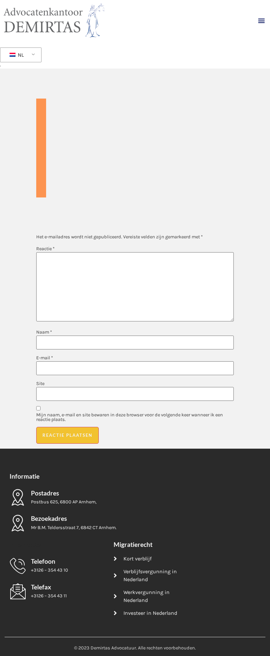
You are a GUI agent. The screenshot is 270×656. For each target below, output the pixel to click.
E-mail (44, 358)
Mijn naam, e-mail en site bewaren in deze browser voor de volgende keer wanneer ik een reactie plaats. (129, 417)
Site (40, 383)
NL (20, 55)
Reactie (45, 249)
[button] (261, 20)
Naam (44, 332)
